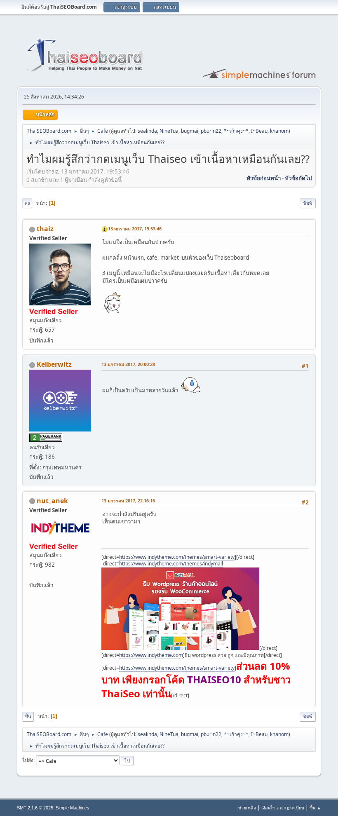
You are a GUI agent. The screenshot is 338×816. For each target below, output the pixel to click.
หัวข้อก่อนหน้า (263, 178)
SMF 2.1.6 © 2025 (35, 807)
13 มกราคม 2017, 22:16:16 (128, 500)
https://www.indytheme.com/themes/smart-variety (177, 556)
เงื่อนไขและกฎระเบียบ (282, 807)
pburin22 (211, 130)
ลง (27, 203)
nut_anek (52, 500)
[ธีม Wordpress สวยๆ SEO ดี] (32, 575)
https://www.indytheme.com (151, 655)
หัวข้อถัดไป (298, 178)
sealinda (147, 130)
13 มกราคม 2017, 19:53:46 (135, 228)
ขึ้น (28, 716)
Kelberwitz (54, 364)
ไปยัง (27, 760)
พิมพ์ (307, 203)
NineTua (169, 130)
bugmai (189, 130)
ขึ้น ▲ (315, 807)
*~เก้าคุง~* (236, 130)
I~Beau (259, 130)
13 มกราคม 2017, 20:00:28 (128, 364)
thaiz (45, 228)
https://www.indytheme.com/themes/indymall (171, 563)
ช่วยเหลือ (247, 807)
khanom (279, 130)
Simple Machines (72, 807)
